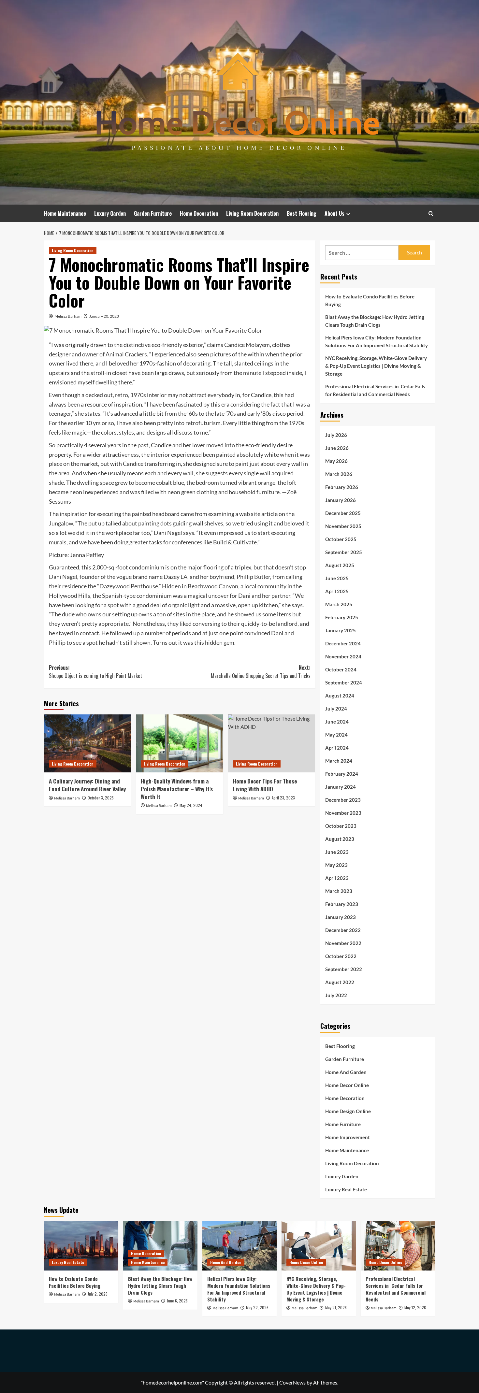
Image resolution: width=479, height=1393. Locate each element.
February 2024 (341, 774)
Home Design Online (348, 1111)
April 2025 (337, 591)
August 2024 (339, 695)
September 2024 (343, 682)
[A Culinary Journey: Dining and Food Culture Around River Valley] (87, 743)
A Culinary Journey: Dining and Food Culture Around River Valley (87, 785)
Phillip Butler (253, 576)
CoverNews (292, 1382)
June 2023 (337, 852)
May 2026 (336, 461)
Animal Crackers (126, 354)
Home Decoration (199, 213)
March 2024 (338, 761)
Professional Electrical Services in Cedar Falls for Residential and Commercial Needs (375, 390)
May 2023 (336, 865)
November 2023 (343, 813)
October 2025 (340, 539)
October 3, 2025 (101, 797)
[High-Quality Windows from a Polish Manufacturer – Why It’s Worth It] (179, 743)
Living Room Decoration (252, 213)
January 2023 (340, 917)
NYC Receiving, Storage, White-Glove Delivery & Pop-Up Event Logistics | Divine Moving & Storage (376, 366)
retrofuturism (203, 422)
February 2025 (341, 617)
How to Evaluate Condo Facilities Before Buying (369, 300)
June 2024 (337, 722)
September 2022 (343, 969)
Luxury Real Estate (346, 1189)
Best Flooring (301, 213)
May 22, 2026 (257, 1307)
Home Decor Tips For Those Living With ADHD (265, 785)
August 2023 (339, 839)
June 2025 (337, 578)
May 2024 (336, 735)
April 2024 (337, 748)
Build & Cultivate (235, 542)
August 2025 (339, 565)
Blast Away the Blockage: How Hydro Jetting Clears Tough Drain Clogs (374, 321)
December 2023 (343, 800)
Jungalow (61, 523)
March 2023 (338, 891)
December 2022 (343, 930)
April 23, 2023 (283, 797)
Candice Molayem (247, 344)
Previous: (95, 672)
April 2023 (337, 878)
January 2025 (340, 630)
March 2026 (338, 474)
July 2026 (336, 435)
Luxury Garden (110, 213)
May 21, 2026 (336, 1307)
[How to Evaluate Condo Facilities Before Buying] (81, 1246)
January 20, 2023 (104, 316)
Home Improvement (347, 1137)
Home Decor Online (347, 1085)
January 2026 (340, 500)
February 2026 (341, 487)
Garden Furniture (153, 213)
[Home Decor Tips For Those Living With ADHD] (271, 743)
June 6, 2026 (177, 1300)
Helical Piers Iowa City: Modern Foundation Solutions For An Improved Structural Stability (376, 341)
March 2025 (338, 604)
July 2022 (336, 995)
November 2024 (343, 656)
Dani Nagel (63, 576)
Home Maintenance (65, 213)
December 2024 (343, 643)
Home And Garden (346, 1072)
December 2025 (343, 513)
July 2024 (336, 708)
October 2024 (340, 669)
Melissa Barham (67, 316)
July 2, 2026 (98, 1294)
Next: (260, 672)
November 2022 (343, 943)
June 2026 (337, 448)
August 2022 (339, 982)
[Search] (431, 213)
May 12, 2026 (415, 1307)
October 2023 (340, 826)
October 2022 (340, 956)
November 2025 (343, 526)
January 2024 (340, 787)
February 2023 (341, 904)
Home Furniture (343, 1124)
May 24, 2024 (191, 805)
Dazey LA (175, 576)
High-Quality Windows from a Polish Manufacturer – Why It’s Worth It (177, 789)
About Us (334, 213)
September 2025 (343, 552)
